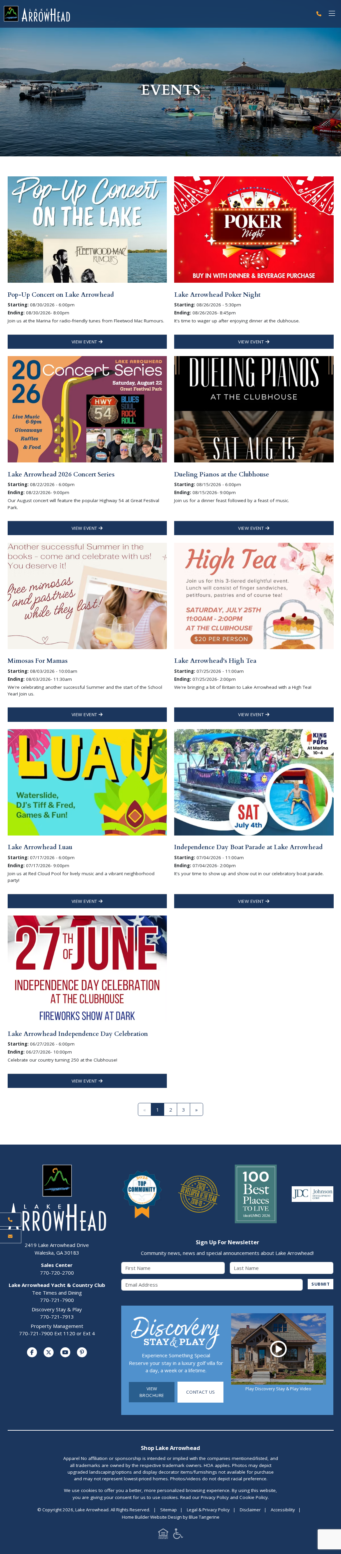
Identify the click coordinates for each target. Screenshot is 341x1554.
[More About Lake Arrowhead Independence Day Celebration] (87, 968)
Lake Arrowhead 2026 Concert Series (61, 474)
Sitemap (168, 1510)
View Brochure (152, 1392)
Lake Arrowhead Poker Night (217, 294)
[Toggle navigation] (331, 13)
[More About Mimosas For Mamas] (87, 595)
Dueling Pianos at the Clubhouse (221, 474)
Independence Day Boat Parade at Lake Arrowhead (248, 847)
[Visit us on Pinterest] (82, 1352)
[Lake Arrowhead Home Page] (156, 14)
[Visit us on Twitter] (49, 1352)
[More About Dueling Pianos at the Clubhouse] (253, 408)
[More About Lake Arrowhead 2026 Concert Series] (87, 408)
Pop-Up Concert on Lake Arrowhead (61, 294)
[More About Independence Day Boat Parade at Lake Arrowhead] (253, 782)
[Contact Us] (10, 1236)
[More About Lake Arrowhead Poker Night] (253, 229)
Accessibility (283, 1510)
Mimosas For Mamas (38, 660)
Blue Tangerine (204, 1517)
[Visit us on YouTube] (65, 1352)
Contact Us (200, 1392)
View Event (85, 342)
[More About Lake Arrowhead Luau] (87, 782)
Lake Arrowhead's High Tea (215, 660)
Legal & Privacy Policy (208, 1510)
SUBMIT (320, 1284)
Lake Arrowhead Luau (40, 847)
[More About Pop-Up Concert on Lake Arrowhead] (87, 229)
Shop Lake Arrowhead (170, 1448)
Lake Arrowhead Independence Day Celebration (78, 1034)
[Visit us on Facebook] (32, 1352)
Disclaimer (250, 1510)
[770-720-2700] (318, 14)
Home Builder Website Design (152, 1517)
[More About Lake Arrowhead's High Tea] (253, 595)
